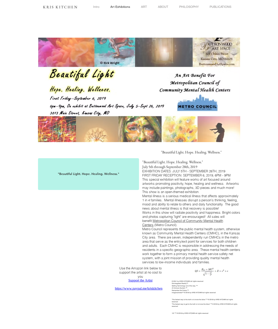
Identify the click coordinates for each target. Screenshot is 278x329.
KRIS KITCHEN (60, 7)
